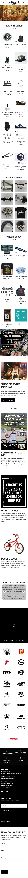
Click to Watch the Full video (14, 640)
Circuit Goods (14, 237)
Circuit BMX (7, 821)
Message (3, 858)
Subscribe (6, 810)
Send (4, 871)
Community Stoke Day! (11, 453)
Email (2, 850)
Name (3, 843)
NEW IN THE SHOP (14, 26)
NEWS (14, 409)
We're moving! (9, 510)
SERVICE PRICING (8, 400)
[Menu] (1, 2)
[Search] (5, 2)
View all (14, 28)
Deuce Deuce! (9, 559)
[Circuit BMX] (14, 3)
